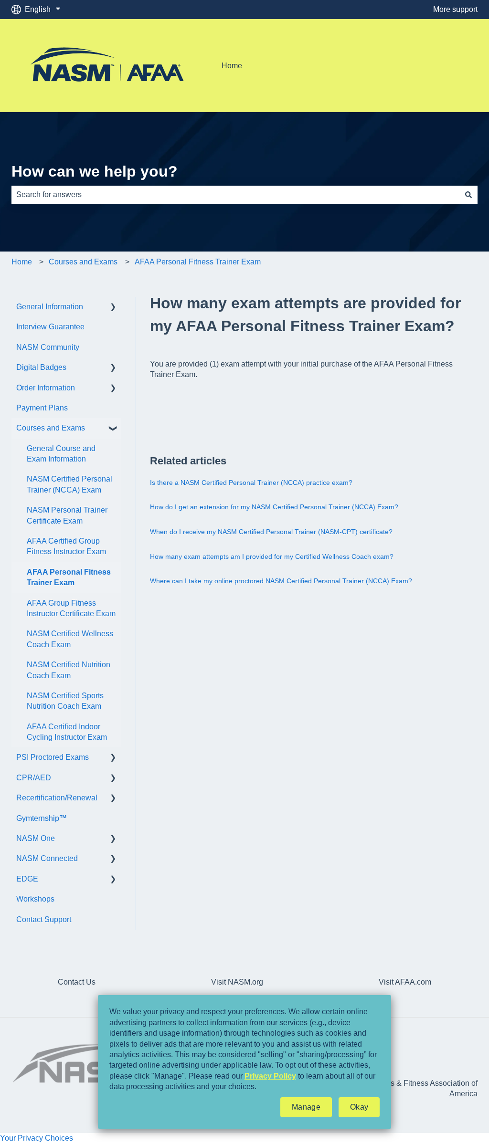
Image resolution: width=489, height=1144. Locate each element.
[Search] (468, 195)
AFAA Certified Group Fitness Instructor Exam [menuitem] (66, 546)
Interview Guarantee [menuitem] (50, 327)
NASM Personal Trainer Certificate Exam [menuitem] (67, 515)
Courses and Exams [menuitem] (50, 428)
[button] (113, 307)
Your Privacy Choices (36, 1138)
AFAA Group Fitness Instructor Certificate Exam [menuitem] (71, 608)
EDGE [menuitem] (27, 879)
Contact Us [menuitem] (77, 982)
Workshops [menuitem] (35, 899)
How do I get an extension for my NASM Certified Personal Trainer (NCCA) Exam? (274, 507)
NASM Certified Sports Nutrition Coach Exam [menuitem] (65, 701)
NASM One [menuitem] (35, 838)
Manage (306, 1107)
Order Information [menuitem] (45, 388)
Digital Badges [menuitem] (41, 367)
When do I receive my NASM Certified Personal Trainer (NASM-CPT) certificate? (271, 531)
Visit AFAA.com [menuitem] (405, 982)
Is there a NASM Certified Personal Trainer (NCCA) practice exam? (251, 482)
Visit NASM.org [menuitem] (237, 982)
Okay (359, 1107)
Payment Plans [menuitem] (42, 408)
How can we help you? (94, 171)
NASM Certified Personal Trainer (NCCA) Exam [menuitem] (69, 484)
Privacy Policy (270, 1076)
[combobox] (235, 195)
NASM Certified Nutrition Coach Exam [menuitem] (68, 670)
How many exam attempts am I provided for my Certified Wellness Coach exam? (271, 556)
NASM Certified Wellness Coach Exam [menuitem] (70, 639)
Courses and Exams (83, 262)
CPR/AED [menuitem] (33, 778)
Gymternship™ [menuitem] (41, 818)
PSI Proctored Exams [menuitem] (52, 757)
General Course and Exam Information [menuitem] (61, 453)
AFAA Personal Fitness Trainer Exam (198, 262)
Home (232, 66)
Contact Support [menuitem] (43, 919)
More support (455, 9)
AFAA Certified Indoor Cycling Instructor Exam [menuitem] (67, 732)
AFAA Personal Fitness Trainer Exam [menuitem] (69, 577)
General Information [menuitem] (49, 307)
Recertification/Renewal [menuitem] (56, 798)
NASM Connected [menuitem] (47, 858)
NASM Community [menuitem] (47, 347)
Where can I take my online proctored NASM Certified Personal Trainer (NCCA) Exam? (281, 581)
